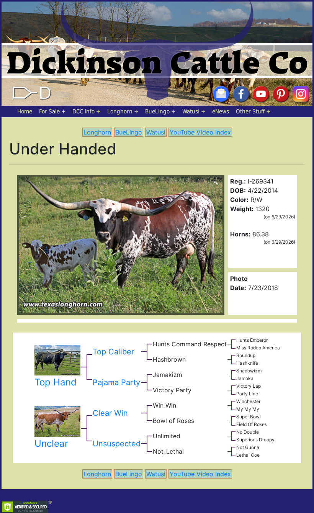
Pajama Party (116, 382)
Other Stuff (250, 111)
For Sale (49, 111)
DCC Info (83, 111)
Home (24, 111)
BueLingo (157, 111)
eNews (220, 111)
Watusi (191, 111)
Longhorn (119, 111)
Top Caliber (113, 351)
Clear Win (110, 413)
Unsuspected (117, 443)
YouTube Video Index (200, 132)
